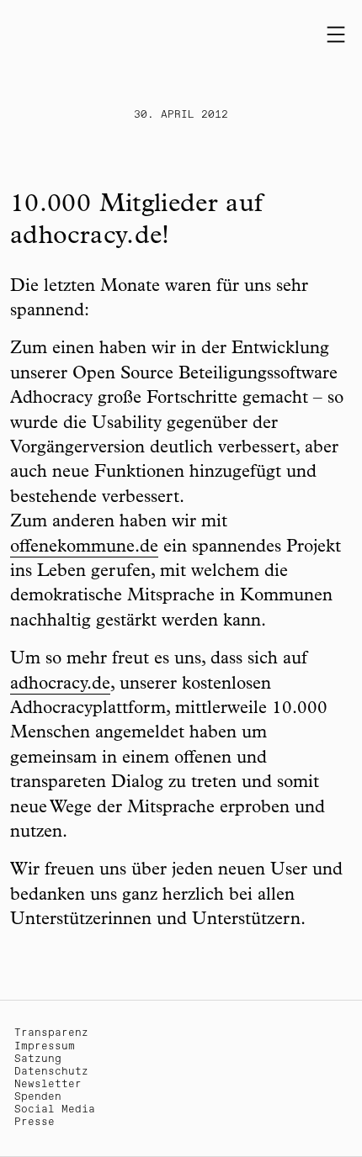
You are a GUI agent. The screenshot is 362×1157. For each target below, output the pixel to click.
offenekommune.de (84, 548)
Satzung (37, 1059)
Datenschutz (51, 1071)
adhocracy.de (60, 685)
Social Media (54, 1109)
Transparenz (51, 1033)
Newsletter (48, 1084)
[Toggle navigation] (336, 34)
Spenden (37, 1096)
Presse (34, 1122)
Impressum (44, 1046)
